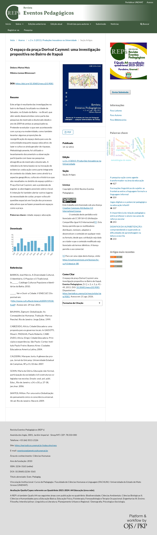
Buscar (145, 24)
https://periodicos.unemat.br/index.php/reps (36, 445)
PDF (69, 132)
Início (8, 24)
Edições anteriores (37, 24)
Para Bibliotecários (118, 120)
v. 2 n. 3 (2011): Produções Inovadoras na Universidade (52, 40)
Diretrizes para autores (78, 24)
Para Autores (116, 115)
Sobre (19, 24)
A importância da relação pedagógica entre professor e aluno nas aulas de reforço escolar (127, 215)
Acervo (21, 40)
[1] (95, 222)
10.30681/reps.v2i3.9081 (88, 287)
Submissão (101, 24)
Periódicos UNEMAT (134, 2)
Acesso (150, 2)
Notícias (115, 24)
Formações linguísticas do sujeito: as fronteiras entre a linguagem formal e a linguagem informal (128, 191)
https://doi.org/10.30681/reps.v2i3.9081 (34, 83)
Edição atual (56, 24)
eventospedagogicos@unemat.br (32, 450)
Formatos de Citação (73, 303)
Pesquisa (28, 30)
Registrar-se (13, 30)
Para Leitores (116, 110)
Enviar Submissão (120, 92)
